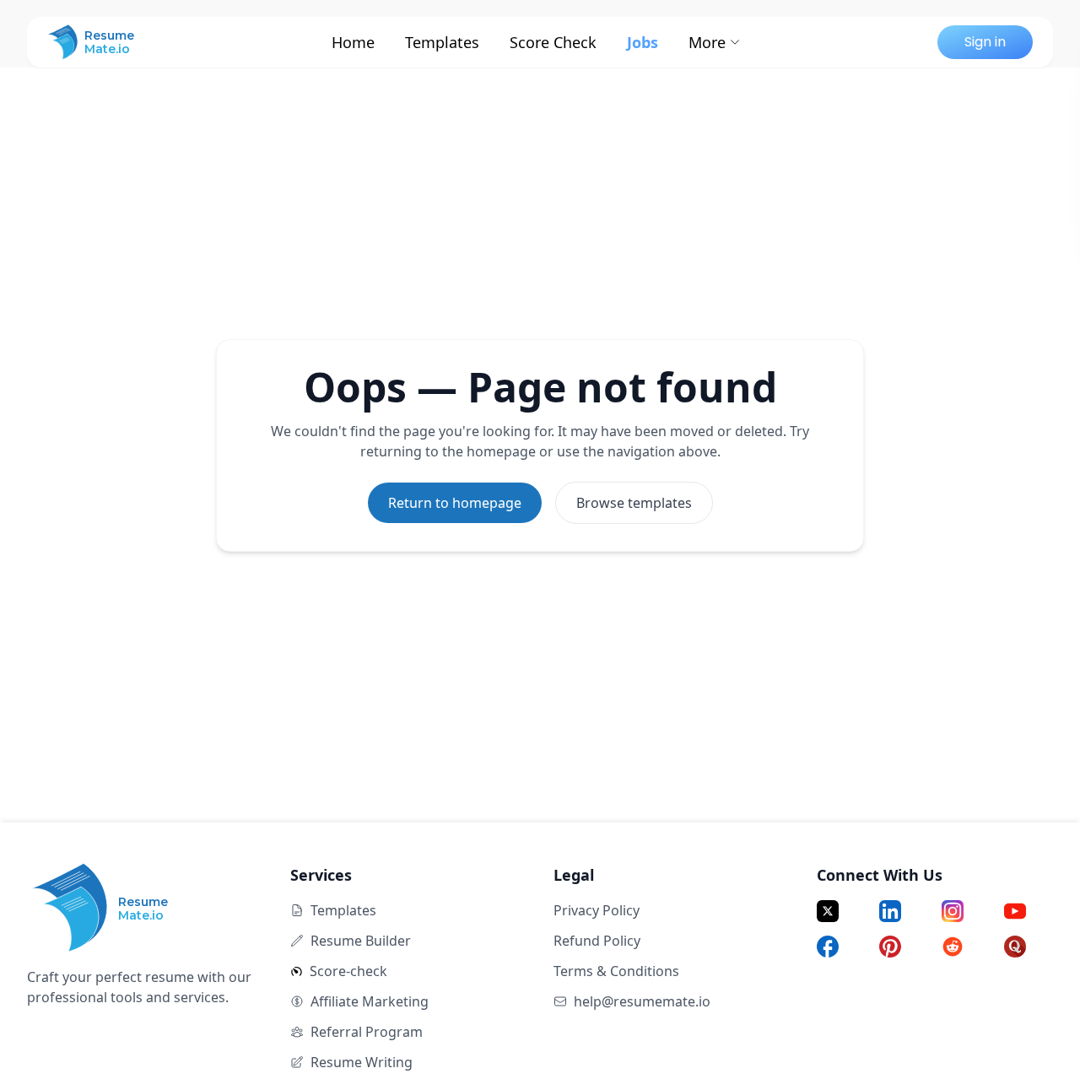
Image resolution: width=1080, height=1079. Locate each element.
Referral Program (366, 1031)
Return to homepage (454, 503)
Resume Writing (361, 1062)
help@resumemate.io (642, 1001)
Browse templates (634, 503)
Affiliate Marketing (369, 1001)
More (707, 42)
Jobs (642, 42)
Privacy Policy (597, 910)
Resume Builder (360, 940)
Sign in (985, 41)
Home (353, 42)
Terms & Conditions (616, 971)
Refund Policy (597, 940)
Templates (442, 42)
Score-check (348, 971)
